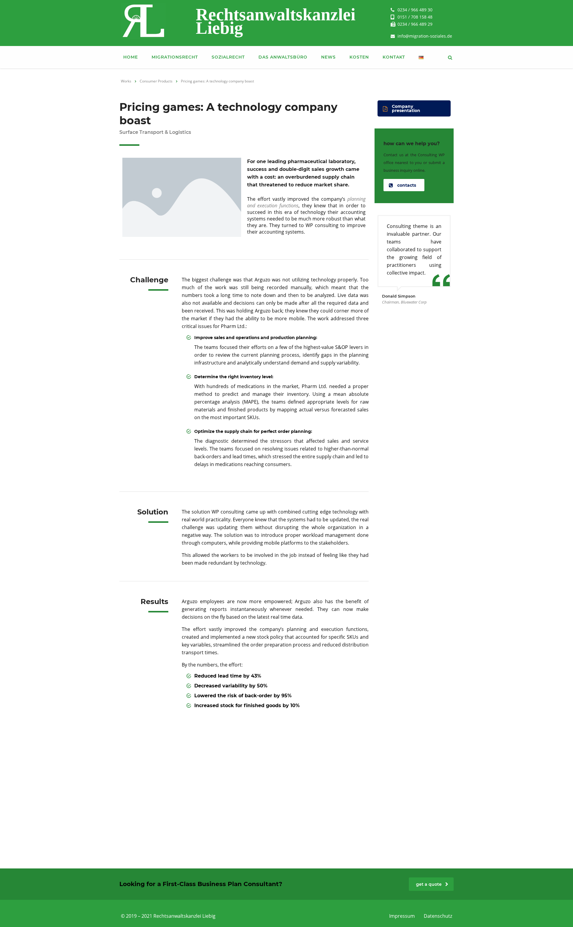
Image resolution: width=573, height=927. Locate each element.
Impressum (402, 916)
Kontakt (394, 57)
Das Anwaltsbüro (282, 57)
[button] (414, 108)
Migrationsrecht (175, 57)
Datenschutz (438, 916)
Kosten (359, 57)
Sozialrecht (228, 57)
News (328, 57)
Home (130, 57)
